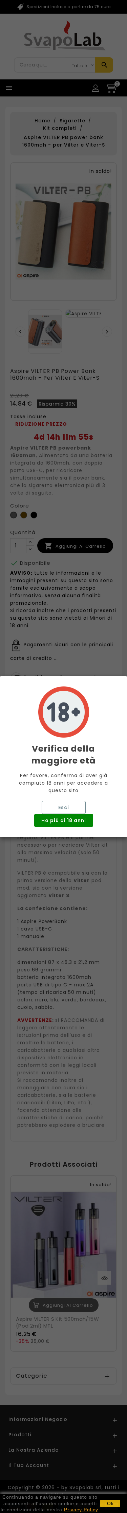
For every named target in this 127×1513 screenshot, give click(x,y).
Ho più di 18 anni (63, 820)
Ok (110, 1503)
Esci (63, 807)
